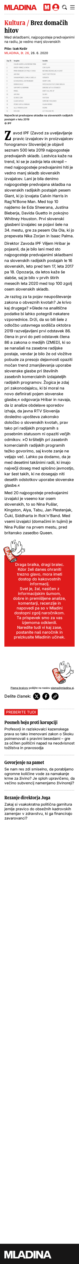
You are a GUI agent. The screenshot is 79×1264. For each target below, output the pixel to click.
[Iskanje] (64, 7)
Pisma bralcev (19, 688)
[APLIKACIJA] (46, 7)
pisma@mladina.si (62, 688)
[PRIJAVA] (55, 7)
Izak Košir (20, 48)
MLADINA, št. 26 (16, 53)
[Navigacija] (72, 7)
